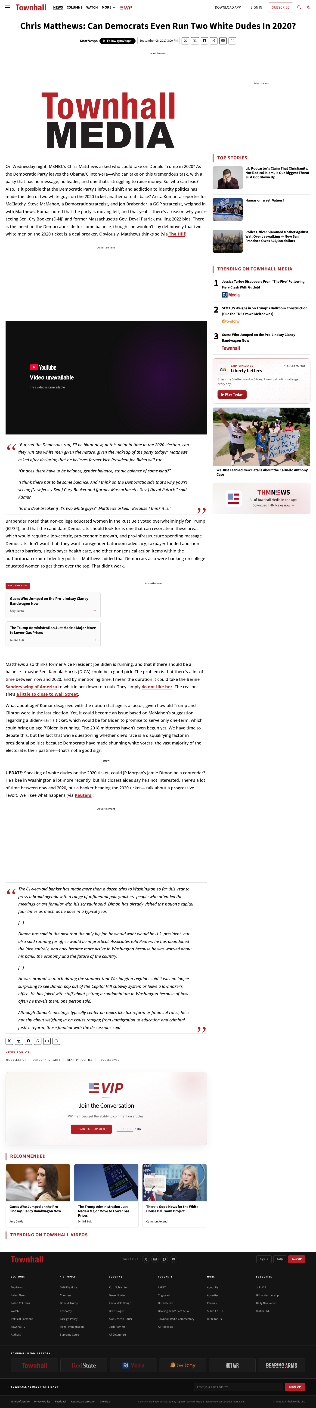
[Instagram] (155, 1259)
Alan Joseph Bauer (120, 1319)
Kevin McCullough (120, 1303)
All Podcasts (165, 1327)
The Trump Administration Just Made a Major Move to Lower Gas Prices (103, 1211)
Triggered (164, 1295)
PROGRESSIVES (109, 1060)
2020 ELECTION (16, 1060)
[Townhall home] (27, 1259)
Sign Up (295, 1387)
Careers (212, 1303)
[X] (145, 1259)
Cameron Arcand (156, 1221)
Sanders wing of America (31, 686)
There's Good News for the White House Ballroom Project (172, 1209)
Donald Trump (69, 1303)
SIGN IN (256, 7)
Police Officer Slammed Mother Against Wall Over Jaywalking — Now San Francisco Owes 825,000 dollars (276, 236)
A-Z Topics (68, 1276)
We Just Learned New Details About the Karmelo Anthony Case (262, 472)
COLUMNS (75, 7)
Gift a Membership (267, 1295)
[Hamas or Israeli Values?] (228, 209)
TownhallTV (18, 1327)
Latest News (18, 1295)
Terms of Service (20, 1402)
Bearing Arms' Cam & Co (173, 1311)
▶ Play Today (232, 394)
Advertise (212, 1295)
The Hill (176, 234)
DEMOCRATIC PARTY (46, 1060)
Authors (16, 1335)
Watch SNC (263, 1311)
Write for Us (214, 1319)
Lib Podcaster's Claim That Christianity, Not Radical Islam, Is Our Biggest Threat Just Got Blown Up (277, 173)
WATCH (92, 7)
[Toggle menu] (7, 7)
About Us (212, 1287)
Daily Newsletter (266, 1303)
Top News (17, 1287)
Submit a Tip (215, 1311)
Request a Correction (83, 1402)
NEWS (58, 7)
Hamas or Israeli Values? (264, 200)
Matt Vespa (89, 40)
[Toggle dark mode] (309, 7)
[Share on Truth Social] (195, 40)
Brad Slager (116, 1311)
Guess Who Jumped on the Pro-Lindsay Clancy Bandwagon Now (35, 1209)
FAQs (280, 1259)
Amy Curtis (16, 1221)
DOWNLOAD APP (228, 7)
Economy (66, 1311)
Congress (65, 1295)
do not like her (157, 686)
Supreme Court (69, 1335)
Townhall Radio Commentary (176, 1319)
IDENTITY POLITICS (79, 1060)
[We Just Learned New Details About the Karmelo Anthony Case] (261, 436)
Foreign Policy (68, 1319)
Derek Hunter (117, 1295)
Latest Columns (20, 1303)
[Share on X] (185, 40)
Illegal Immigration (72, 1327)
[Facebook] (164, 1259)
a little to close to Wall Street (47, 694)
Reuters (83, 795)
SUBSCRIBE (280, 7)
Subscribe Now (129, 1129)
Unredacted (165, 1303)
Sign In (264, 1259)
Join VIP (297, 1259)
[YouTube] (173, 1259)
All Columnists (117, 1335)
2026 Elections (68, 1287)
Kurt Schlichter (118, 1287)
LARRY (162, 1287)
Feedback (60, 1402)
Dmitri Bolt (85, 1221)
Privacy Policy (42, 1402)
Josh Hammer (118, 1327)
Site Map (105, 1402)
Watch (15, 1311)
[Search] (299, 7)
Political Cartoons (22, 1319)
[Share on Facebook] (204, 40)
